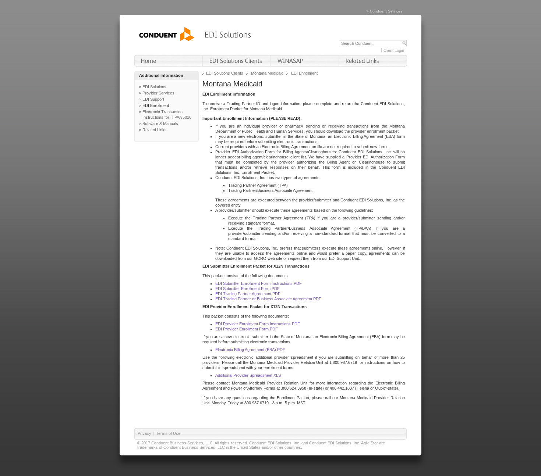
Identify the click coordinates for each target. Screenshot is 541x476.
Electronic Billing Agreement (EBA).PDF (250, 349)
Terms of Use (168, 433)
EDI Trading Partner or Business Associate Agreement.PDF (268, 299)
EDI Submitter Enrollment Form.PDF (247, 288)
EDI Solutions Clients (224, 73)
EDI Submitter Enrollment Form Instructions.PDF (258, 283)
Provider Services (158, 93)
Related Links (154, 130)
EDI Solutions (154, 87)
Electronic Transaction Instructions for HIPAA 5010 (166, 114)
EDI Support (153, 99)
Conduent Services (386, 11)
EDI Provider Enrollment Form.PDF (246, 329)
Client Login (393, 50)
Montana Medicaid (267, 73)
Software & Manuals (160, 123)
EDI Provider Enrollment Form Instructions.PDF (257, 324)
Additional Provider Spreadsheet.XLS (248, 375)
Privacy (144, 433)
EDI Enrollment (155, 105)
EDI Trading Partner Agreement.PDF (247, 293)
